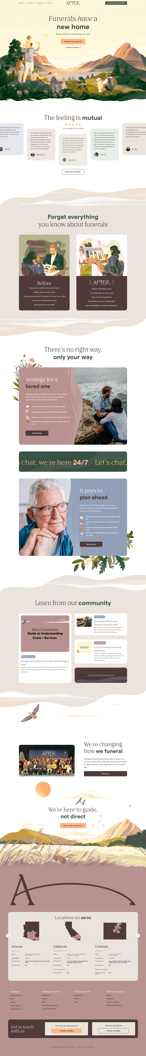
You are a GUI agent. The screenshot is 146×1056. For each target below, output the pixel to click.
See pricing (37, 433)
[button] (22, 3)
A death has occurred (73, 42)
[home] (73, 3)
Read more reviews (73, 172)
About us (105, 774)
